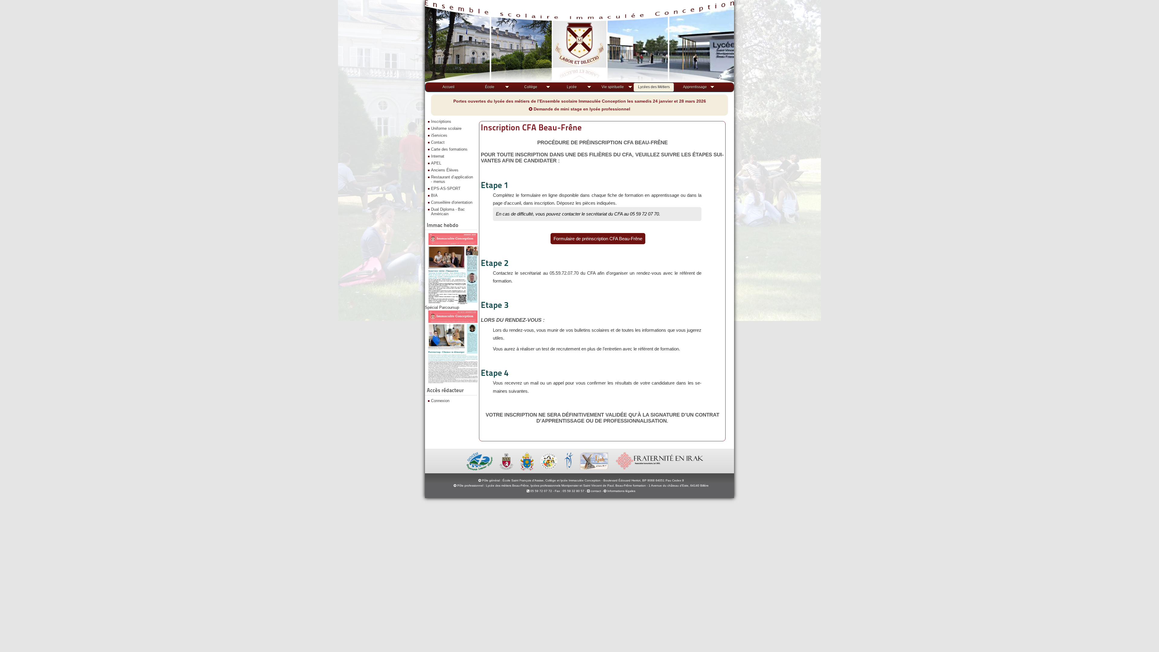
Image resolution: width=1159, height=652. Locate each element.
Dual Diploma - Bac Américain (448, 211)
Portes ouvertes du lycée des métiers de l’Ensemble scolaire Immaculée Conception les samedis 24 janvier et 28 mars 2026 (579, 101)
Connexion (440, 400)
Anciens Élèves (444, 170)
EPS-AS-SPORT (446, 188)
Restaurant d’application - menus (452, 179)
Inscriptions (441, 121)
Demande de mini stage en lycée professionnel (581, 109)
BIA (434, 195)
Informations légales (621, 491)
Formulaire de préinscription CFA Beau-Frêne (598, 238)
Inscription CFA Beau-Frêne (531, 127)
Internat (437, 156)
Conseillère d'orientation (451, 202)
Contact (438, 142)
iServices (439, 135)
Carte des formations (449, 149)
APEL (436, 163)
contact (595, 491)
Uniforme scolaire (446, 128)
